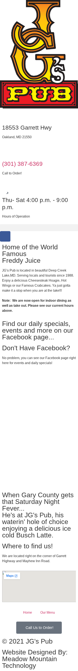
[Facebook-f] (5, 236)
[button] (39, 227)
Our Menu (47, 612)
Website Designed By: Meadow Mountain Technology (35, 658)
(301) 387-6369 (22, 164)
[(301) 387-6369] (7, 152)
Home (27, 612)
